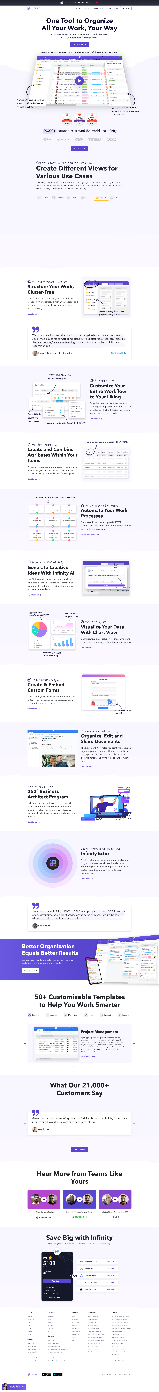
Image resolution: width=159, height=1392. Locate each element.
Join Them (78, 149)
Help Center (31, 1343)
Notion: (100, 1289)
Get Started (126, 8)
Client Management (53, 1355)
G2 (48, 1331)
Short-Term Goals (117, 1355)
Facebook (50, 1316)
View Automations (88, 534)
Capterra (50, 1328)
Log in (115, 8)
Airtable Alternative (93, 1322)
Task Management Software (120, 1322)
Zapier (74, 1337)
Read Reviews (80, 1149)
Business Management (54, 1358)
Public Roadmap (32, 1355)
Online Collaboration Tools (120, 1352)
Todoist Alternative (93, 1346)
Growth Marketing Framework (56, 1361)
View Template (87, 1056)
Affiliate (30, 1331)
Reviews (30, 1316)
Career (30, 1328)
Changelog (31, 1319)
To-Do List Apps (116, 1346)
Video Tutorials (32, 1352)
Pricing (108, 8)
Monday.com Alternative (95, 1325)
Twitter (49, 1319)
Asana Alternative (93, 1319)
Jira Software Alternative (95, 1337)
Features (74, 1325)
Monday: (100, 1282)
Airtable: (100, 1261)
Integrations (75, 1328)
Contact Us (31, 1334)
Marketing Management (55, 1352)
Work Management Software (120, 1331)
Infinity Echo (76, 1322)
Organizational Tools (118, 1349)
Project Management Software (120, 1316)
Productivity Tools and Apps (120, 1340)
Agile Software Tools (118, 1334)
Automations (76, 1331)
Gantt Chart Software (118, 1337)
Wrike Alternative (93, 1349)
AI (73, 1340)
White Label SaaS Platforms (120, 1361)
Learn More (85, 879)
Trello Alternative (93, 1316)
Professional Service (33, 1361)
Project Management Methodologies (58, 1349)
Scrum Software (116, 1358)
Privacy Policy (127, 1374)
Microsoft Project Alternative (96, 1334)
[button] (134, 1043)
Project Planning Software (119, 1319)
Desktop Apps (76, 1334)
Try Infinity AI (33, 595)
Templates (51, 1340)
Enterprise (75, 1319)
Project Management (54, 1346)
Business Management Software (121, 1328)
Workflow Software (117, 1343)
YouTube (50, 1325)
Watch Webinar (32, 1346)
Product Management (54, 1343)
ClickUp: (100, 1275)
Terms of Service (118, 1374)
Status (29, 1322)
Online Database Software (119, 1325)
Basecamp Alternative (94, 1331)
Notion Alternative (93, 1328)
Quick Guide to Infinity (34, 1349)
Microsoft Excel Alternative (96, 1340)
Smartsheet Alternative (94, 1343)
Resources (97, 8)
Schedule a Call (32, 1358)
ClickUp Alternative (93, 1352)
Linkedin (50, 1322)
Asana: (100, 1268)
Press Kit (30, 1325)
